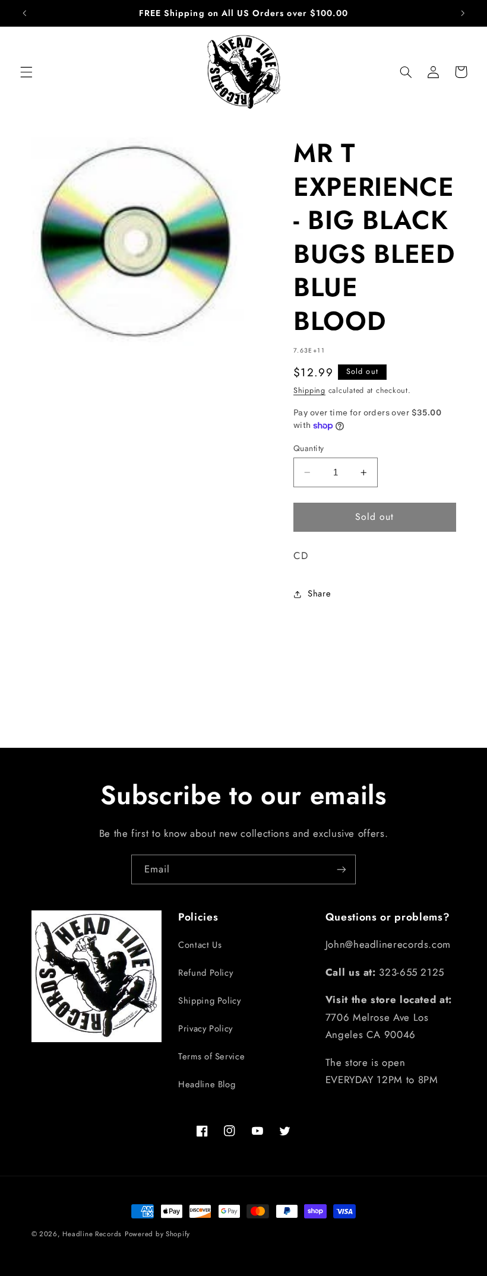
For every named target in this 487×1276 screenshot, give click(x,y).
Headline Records (92, 1234)
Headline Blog (206, 1084)
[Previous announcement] (24, 13)
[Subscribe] (341, 869)
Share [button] (319, 593)
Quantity (308, 448)
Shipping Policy (209, 1000)
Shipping (309, 390)
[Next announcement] (463, 13)
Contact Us (200, 944)
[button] (26, 71)
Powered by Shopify (157, 1234)
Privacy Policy (205, 1028)
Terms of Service (211, 1056)
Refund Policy (205, 972)
